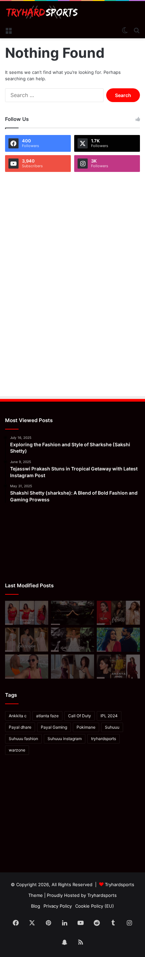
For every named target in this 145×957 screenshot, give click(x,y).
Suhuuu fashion (23, 738)
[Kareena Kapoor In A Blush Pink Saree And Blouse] (26, 640)
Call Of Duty (79, 715)
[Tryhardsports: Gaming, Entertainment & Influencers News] (42, 12)
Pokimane (86, 727)
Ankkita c (18, 715)
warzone (17, 750)
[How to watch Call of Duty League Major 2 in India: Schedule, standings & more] (72, 613)
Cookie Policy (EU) (94, 906)
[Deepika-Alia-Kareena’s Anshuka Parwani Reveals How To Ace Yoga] (118, 613)
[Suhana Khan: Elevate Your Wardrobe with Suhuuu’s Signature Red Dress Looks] (26, 613)
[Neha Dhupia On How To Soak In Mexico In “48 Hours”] (26, 666)
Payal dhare (20, 727)
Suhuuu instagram (65, 738)
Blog (35, 906)
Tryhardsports (102, 895)
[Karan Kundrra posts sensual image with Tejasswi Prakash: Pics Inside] (118, 640)
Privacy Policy (58, 906)
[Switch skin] (124, 30)
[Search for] (136, 30)
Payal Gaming (54, 727)
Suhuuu (112, 727)
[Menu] (8, 30)
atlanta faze (47, 715)
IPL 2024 (109, 715)
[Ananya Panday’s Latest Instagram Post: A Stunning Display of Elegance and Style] (118, 666)
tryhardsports (103, 738)
